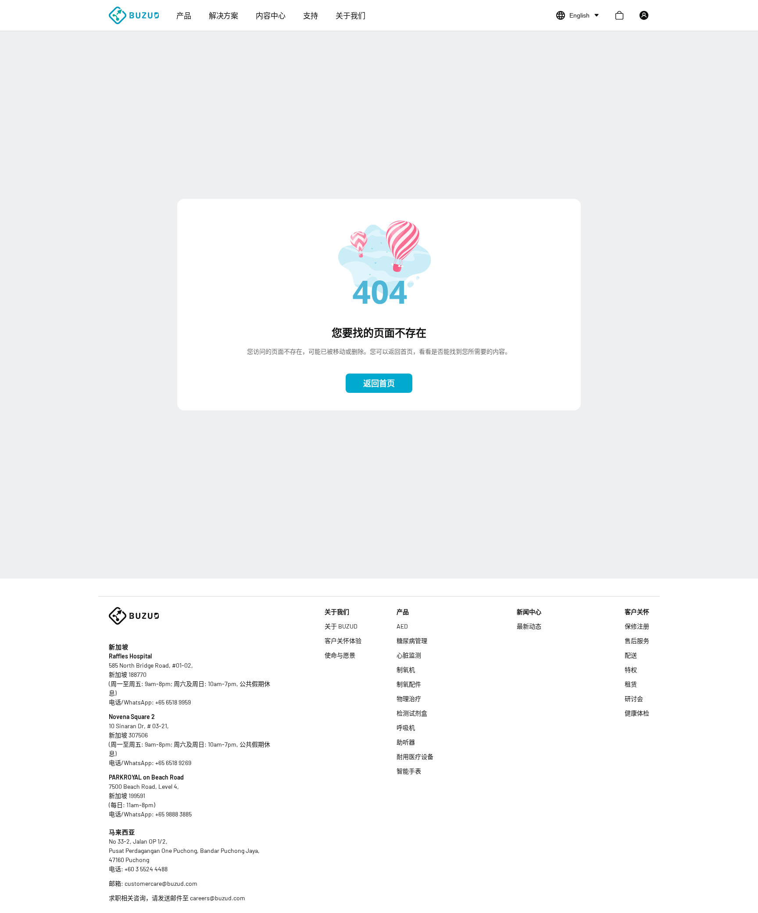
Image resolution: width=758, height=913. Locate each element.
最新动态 (529, 626)
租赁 (631, 684)
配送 (631, 655)
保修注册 (637, 626)
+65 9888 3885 (173, 814)
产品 (183, 15)
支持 (310, 15)
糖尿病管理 (412, 640)
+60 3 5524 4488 (146, 869)
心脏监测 (409, 655)
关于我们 (350, 15)
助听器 (406, 742)
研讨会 (634, 698)
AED (402, 626)
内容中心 (271, 15)
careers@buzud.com (217, 898)
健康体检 (637, 713)
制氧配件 (409, 684)
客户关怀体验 (343, 640)
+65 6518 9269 (173, 762)
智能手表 (409, 771)
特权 (631, 669)
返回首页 (379, 383)
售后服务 (637, 640)
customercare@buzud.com (161, 883)
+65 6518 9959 (173, 702)
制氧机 (406, 669)
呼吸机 (406, 727)
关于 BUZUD (341, 626)
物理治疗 (409, 698)
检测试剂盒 (412, 713)
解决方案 (224, 15)
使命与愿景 (340, 655)
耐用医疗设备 (415, 756)
